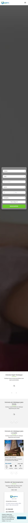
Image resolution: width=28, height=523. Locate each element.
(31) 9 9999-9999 (10, 511)
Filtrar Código (14, 201)
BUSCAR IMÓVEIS (14, 206)
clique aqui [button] (8, 520)
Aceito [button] (21, 517)
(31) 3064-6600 (9, 509)
